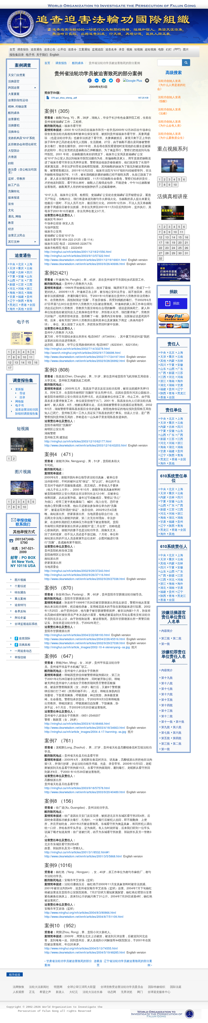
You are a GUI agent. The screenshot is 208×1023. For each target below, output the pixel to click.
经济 (11, 229)
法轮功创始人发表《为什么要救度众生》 (171, 135)
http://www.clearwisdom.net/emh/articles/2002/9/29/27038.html (84, 579)
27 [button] (160, 253)
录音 (122, 49)
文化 (11, 210)
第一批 (165, 644)
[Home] (21, 23)
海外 (12, 309)
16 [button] (35, 362)
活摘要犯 (14, 125)
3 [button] (19, 352)
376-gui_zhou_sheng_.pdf (64, 97)
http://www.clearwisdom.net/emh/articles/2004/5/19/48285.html (84, 952)
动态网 (111, 992)
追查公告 (49, 49)
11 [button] (30, 357)
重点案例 (20, 598)
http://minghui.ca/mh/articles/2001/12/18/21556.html (77, 252)
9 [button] (19, 357)
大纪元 (73, 992)
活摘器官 (14, 81)
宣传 (11, 204)
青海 (29, 301)
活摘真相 (24, 644)
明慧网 (58, 987)
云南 (29, 268)
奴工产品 (14, 185)
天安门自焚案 (16, 75)
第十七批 (167, 688)
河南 (21, 288)
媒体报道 (14, 197)
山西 (12, 280)
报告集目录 (17, 54)
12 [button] (9, 362)
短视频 (138, 49)
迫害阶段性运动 (18, 100)
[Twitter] (111, 80)
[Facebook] (90, 80)
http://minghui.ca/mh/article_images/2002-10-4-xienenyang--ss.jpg (87, 647)
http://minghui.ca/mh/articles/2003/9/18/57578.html (77, 788)
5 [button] (28, 352)
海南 (12, 292)
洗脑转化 (14, 191)
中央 (12, 264)
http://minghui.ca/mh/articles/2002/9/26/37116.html (77, 575)
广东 (21, 280)
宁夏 (12, 276)
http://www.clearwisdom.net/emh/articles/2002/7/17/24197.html (84, 357)
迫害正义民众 (16, 235)
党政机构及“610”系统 (21, 138)
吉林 (21, 272)
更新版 (19, 389)
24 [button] (173, 248)
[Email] (147, 80)
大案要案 (14, 94)
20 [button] (180, 242)
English (54, 54)
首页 (12, 49)
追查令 (72, 49)
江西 (29, 284)
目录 (22, 397)
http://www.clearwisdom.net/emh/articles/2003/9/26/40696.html (84, 264)
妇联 (11, 163)
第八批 (177, 727)
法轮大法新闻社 (39, 987)
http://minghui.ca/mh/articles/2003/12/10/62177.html (77, 441)
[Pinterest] (118, 80)
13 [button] (16, 362)
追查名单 (111, 49)
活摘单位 (14, 131)
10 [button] (24, 357)
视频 (129, 49)
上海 (29, 264)
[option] (22, 335)
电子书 (30, 54)
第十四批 (167, 705)
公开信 (61, 49)
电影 (161, 49)
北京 (21, 264)
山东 (29, 276)
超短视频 (150, 49)
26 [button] (186, 248)
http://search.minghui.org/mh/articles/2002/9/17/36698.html (82, 353)
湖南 (29, 292)
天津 (12, 268)
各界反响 (20, 611)
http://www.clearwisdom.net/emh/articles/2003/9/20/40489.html (84, 792)
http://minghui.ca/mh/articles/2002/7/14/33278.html (77, 348)
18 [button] (167, 242)
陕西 (21, 301)
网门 (140, 992)
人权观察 (18, 992)
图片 (186, 49)
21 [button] (186, 242)
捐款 (176, 303)
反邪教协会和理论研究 (22, 144)
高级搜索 (174, 72)
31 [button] (186, 253)
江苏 (21, 284)
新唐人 (60, 992)
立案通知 (84, 49)
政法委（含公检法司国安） (22, 170)
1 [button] (9, 352)
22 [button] (160, 248)
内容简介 (167, 631)
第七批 (165, 732)
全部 (29, 309)
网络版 (19, 401)
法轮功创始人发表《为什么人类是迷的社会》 (171, 85)
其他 (21, 309)
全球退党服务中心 (159, 992)
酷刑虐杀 (14, 113)
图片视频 (20, 580)
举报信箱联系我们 (23, 522)
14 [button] (22, 362)
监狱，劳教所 (16, 178)
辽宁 (12, 301)
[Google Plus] (132, 80)
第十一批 (167, 721)
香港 (24, 305)
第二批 (177, 638)
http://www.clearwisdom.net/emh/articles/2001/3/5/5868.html (83, 856)
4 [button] (23, 352)
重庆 (21, 268)
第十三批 (167, 710)
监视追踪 (97, 49)
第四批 (177, 738)
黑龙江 (14, 305)
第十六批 (167, 694)
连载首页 (98, 963)
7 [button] (9, 357)
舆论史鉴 (20, 617)
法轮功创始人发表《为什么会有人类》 (170, 123)
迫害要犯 (14, 119)
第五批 (165, 738)
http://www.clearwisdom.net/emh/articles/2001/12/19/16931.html (85, 260)
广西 (29, 280)
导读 (22, 393)
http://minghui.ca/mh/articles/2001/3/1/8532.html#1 (77, 852)
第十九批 (167, 677)
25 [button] (180, 248)
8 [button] (14, 357)
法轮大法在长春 (93, 992)
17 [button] (9, 368)
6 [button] (33, 352)
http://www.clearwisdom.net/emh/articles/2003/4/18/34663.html (84, 727)
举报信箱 (20, 657)
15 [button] (29, 362)
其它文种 (14, 242)
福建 (21, 296)
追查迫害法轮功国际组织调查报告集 (26, 411)
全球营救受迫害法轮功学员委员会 (122, 987)
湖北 (21, 292)
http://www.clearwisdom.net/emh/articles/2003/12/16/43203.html (85, 445)
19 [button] (173, 242)
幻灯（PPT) (173, 49)
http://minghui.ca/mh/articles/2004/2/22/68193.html (77, 635)
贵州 (29, 296)
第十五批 (167, 699)
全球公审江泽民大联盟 (81, 987)
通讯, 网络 (14, 216)
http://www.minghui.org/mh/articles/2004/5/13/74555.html (81, 948)
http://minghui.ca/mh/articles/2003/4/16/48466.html (77, 723)
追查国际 (24, 638)
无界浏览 (126, 992)
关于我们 (42, 54)
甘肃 (12, 296)
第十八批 (167, 683)
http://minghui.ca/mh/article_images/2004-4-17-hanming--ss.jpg (85, 732)
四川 (29, 272)
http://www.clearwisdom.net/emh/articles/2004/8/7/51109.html (83, 916)
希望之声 (45, 992)
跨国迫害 (14, 88)
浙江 (29, 288)
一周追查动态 (23, 651)
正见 (32, 992)
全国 (32, 305)
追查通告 (36, 49)
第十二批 (167, 716)
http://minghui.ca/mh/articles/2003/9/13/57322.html (77, 256)
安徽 (21, 276)
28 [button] (167, 253)
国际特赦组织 (156, 987)
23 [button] (167, 248)
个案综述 (20, 586)
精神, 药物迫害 (17, 106)
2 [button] (14, 352)
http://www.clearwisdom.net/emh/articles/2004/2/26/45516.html (84, 639)
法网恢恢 (18, 987)
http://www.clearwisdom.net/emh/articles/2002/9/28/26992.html (84, 361)
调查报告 (23, 49)
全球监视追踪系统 (26, 624)
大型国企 (14, 150)
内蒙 (12, 272)
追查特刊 (20, 605)
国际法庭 (175, 987)
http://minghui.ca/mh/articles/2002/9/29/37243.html (77, 571)
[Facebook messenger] (97, 80)
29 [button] (173, 253)
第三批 (165, 638)
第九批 (165, 727)
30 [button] (180, 253)
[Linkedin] (104, 80)
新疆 (12, 284)
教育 (11, 222)
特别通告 (20, 592)
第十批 (180, 721)
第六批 (177, 732)
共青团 (12, 157)
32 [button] (160, 258)
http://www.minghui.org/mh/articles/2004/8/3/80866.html (80, 912)
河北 (12, 288)
